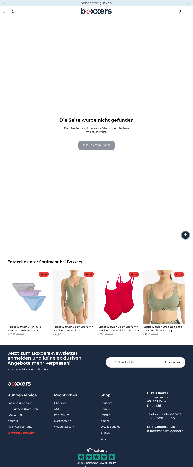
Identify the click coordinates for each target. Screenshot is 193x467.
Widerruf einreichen (22, 432)
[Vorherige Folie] (12, 297)
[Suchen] (12, 12)
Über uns (60, 403)
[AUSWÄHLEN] (44, 317)
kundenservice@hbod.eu (166, 431)
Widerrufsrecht (64, 426)
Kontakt (13, 420)
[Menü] (4, 11)
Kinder (104, 420)
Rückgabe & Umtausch (23, 409)
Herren (105, 409)
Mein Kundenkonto (20, 426)
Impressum (61, 414)
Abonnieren (172, 362)
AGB (57, 409)
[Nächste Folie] (46, 297)
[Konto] (180, 12)
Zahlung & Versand (20, 403)
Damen (105, 414)
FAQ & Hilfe (15, 414)
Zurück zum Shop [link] (96, 145)
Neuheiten (107, 403)
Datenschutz (62, 420)
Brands (105, 432)
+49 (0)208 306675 (161, 418)
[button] (185, 235)
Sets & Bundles (110, 426)
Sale (103, 438)
